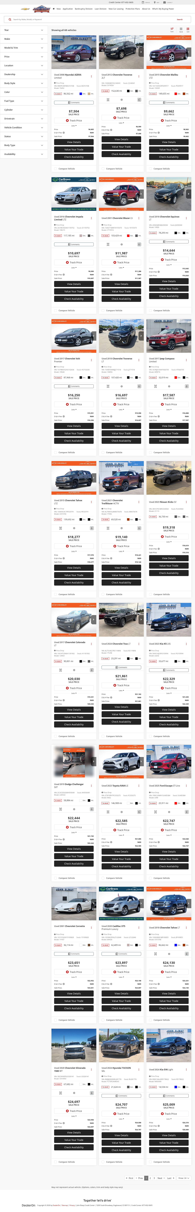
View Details (74, 142)
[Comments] (139, 100)
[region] (74, 133)
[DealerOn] (28, 1205)
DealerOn (56, 1205)
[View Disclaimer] (121, 100)
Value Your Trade (73, 149)
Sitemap (65, 1205)
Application (68, 9)
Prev (140, 1178)
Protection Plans (133, 9)
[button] (93, 52)
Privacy (72, 1205)
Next (161, 1178)
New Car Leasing (116, 9)
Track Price (76, 120)
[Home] (54, 9)
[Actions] (91, 76)
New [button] (59, 9)
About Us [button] (146, 9)
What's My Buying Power (163, 9)
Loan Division (101, 9)
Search (180, 19)
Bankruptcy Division (84, 9)
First (130, 1178)
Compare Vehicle (67, 168)
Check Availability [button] (74, 156)
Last (170, 1178)
